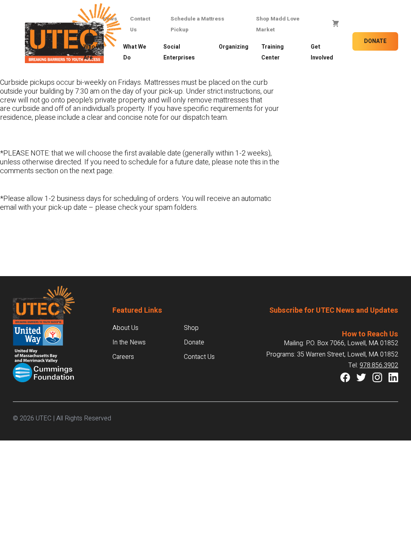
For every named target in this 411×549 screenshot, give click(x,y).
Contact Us (199, 357)
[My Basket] (336, 24)
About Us (125, 328)
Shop (191, 328)
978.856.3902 (379, 365)
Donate (375, 41)
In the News (129, 342)
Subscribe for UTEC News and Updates (333, 310)
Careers (123, 357)
